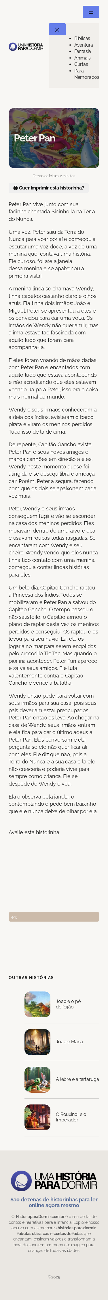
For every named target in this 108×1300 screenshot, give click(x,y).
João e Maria (69, 1041)
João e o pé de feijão (68, 1004)
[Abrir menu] (91, 12)
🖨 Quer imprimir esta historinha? (48, 188)
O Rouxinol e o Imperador (71, 1117)
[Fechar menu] (57, 29)
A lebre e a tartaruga (77, 1079)
